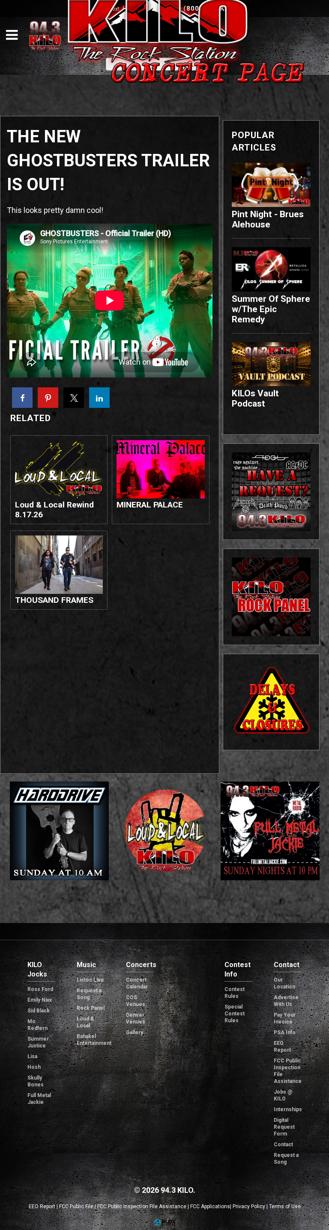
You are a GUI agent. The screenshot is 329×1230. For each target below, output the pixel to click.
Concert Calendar (137, 983)
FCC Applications (210, 1206)
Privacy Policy (249, 1206)
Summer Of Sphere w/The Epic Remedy (271, 309)
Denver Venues (135, 1018)
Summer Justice (38, 1042)
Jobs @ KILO (283, 1095)
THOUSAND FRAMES (54, 600)
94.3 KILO (45, 35)
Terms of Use (285, 1206)
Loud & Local (85, 1022)
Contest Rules (234, 992)
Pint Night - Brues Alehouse (268, 219)
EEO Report (282, 1046)
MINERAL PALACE (150, 505)
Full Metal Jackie (39, 1098)
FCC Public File (76, 1206)
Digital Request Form (284, 1127)
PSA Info (285, 1032)
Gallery (134, 1032)
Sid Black (38, 1011)
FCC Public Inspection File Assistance (288, 1071)
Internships (288, 1109)
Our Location (284, 983)
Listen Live (90, 980)
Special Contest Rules (234, 1014)
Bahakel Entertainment (91, 1039)
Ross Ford (40, 989)
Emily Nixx (39, 1000)
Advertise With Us (286, 1000)
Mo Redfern (37, 1024)
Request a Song (89, 994)
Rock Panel (91, 1008)
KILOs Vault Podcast (255, 398)
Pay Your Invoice (285, 1018)
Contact (283, 1144)
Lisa (32, 1056)
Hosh (34, 1067)
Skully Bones (35, 1081)
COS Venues (135, 1000)
